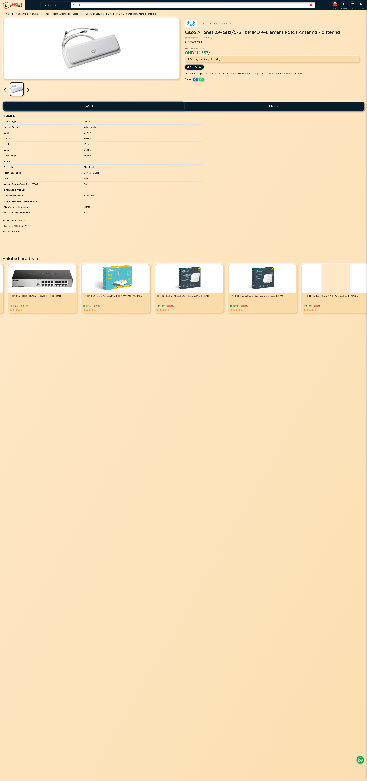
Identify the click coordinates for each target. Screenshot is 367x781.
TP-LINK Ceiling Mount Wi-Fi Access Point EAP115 (104, 296)
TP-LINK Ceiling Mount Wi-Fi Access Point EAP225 (178, 296)
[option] (36, 288)
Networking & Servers (27, 13)
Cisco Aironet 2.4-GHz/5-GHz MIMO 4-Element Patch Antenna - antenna (120, 13)
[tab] (93, 106)
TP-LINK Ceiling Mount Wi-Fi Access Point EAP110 (31, 296)
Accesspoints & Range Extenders (62, 13)
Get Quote (196, 67)
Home (6, 13)
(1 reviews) (206, 37)
